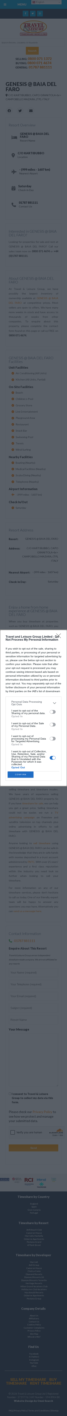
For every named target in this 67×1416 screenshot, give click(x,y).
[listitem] (33, 703)
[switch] (53, 712)
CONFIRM (20, 775)
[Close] (59, 636)
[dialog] (33, 708)
